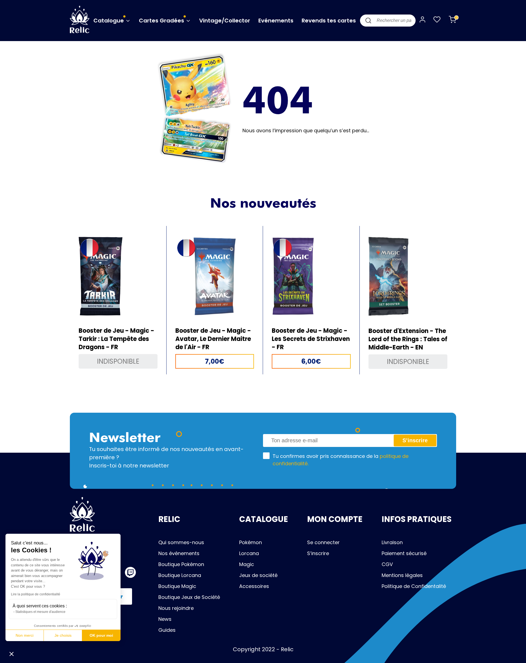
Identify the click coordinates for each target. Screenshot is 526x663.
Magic (246, 564)
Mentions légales (402, 575)
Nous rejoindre (176, 608)
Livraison (392, 542)
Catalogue (109, 20)
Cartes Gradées (162, 20)
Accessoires (254, 586)
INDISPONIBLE (118, 361)
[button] (11, 653)
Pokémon (250, 542)
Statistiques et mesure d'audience (40, 612)
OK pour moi (101, 635)
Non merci (24, 635)
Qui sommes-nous (181, 542)
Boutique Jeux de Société (189, 597)
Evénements (275, 20)
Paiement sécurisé (404, 553)
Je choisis (63, 635)
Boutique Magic (177, 586)
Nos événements (178, 553)
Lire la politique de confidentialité (35, 594)
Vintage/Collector (224, 20)
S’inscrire (318, 553)
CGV (387, 564)
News (164, 619)
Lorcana (249, 553)
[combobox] (388, 21)
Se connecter (323, 542)
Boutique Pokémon (181, 564)
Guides (167, 630)
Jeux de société (258, 575)
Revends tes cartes (329, 20)
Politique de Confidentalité (414, 586)
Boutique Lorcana (179, 575)
